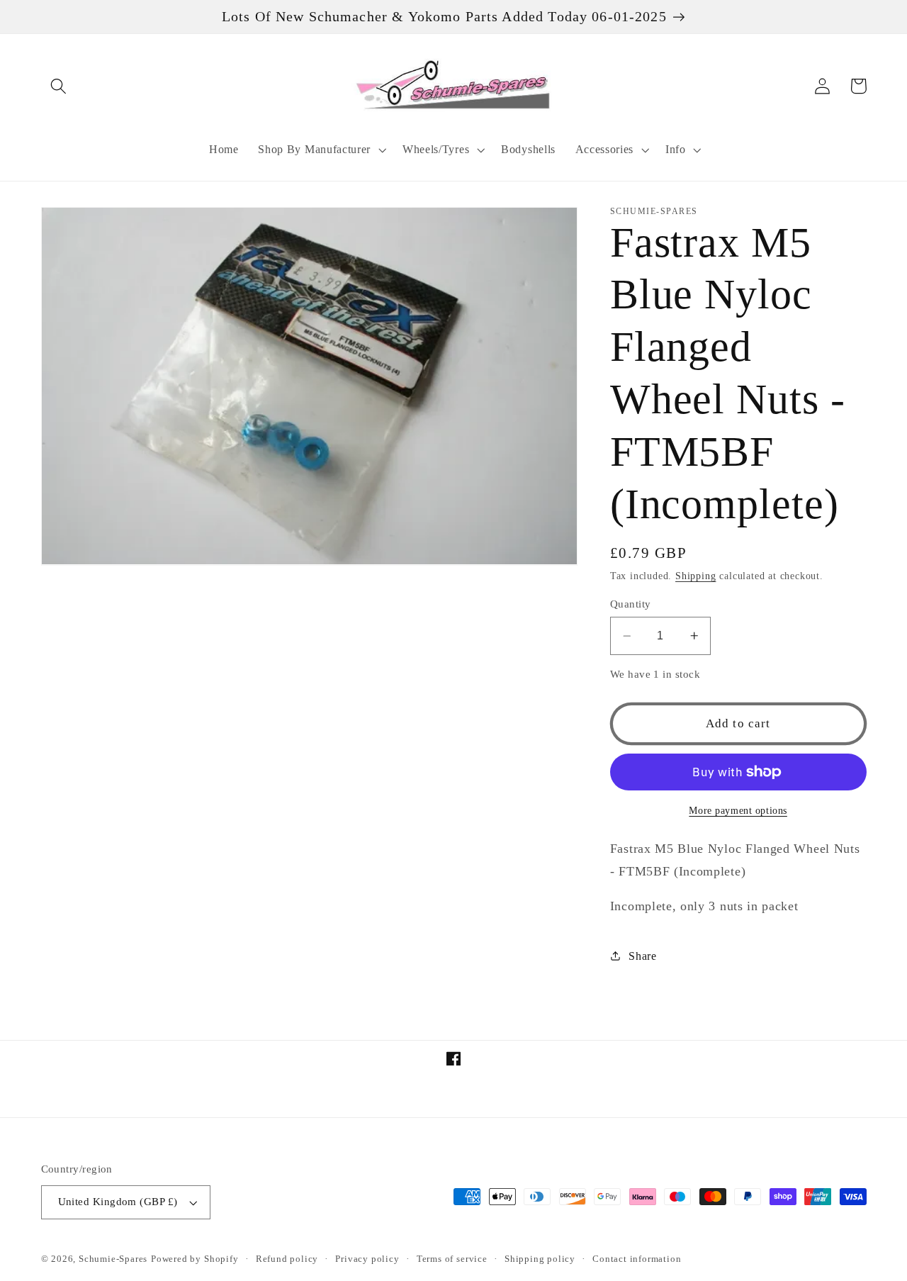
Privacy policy (367, 1259)
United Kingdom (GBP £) (118, 1201)
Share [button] (642, 955)
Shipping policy (540, 1259)
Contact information (636, 1259)
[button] (59, 86)
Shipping (695, 576)
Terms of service (452, 1259)
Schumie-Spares (113, 1259)
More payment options (738, 810)
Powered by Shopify (195, 1259)
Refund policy (287, 1259)
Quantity (630, 603)
